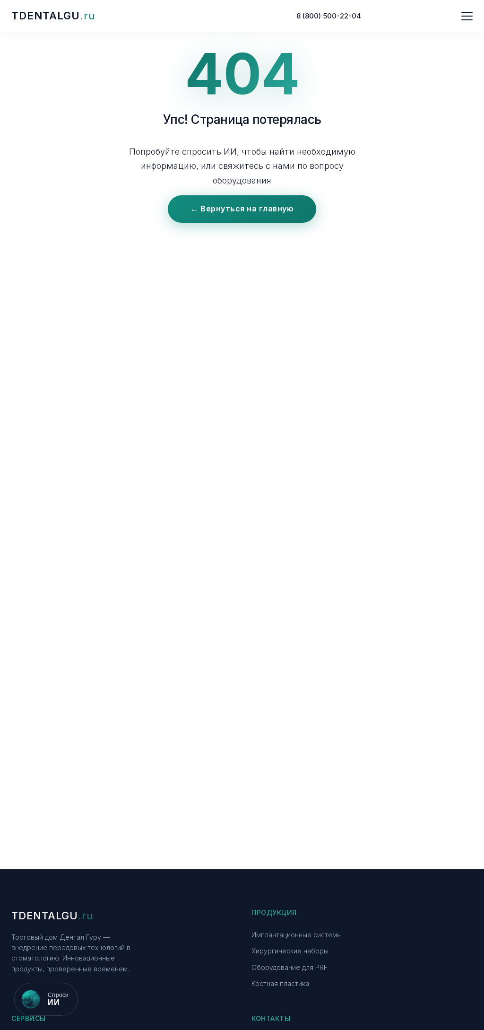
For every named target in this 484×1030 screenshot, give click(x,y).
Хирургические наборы (289, 951)
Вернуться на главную (242, 208)
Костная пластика (280, 983)
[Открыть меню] (467, 16)
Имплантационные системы (296, 935)
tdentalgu (53, 15)
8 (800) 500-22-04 (328, 15)
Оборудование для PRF (289, 967)
